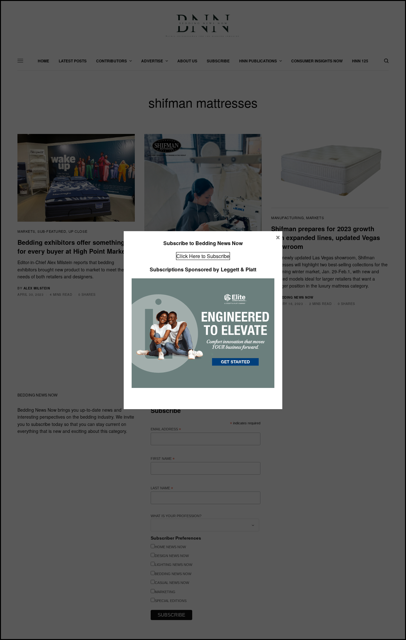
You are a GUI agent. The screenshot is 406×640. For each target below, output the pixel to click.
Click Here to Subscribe (203, 256)
